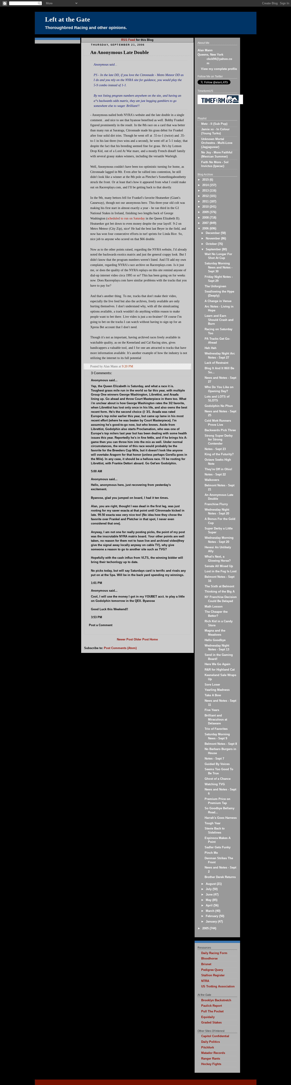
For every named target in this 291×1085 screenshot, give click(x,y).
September (214, 249)
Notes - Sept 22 (215, 474)
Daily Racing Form (214, 953)
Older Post (141, 639)
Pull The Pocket (212, 1011)
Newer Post (125, 639)
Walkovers (212, 480)
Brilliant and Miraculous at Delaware (216, 719)
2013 (206, 190)
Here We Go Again (217, 664)
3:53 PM (96, 617)
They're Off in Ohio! (218, 469)
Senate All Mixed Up (219, 566)
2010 (206, 206)
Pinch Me (211, 852)
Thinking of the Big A (220, 591)
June (209, 894)
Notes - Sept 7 (214, 758)
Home (154, 639)
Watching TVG (215, 784)
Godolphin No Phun (219, 406)
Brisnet (206, 964)
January (212, 921)
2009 (206, 212)
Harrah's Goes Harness (221, 817)
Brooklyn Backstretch (216, 1000)
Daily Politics (210, 1041)
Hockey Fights (211, 1064)
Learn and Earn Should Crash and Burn (219, 319)
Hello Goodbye (215, 640)
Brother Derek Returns (220, 877)
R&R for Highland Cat (220, 669)
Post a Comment (100, 625)
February (212, 916)
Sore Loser (212, 684)
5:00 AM (96, 471)
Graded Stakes (211, 1022)
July (209, 889)
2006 (206, 228)
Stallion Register (213, 975)
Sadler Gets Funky (218, 847)
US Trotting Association (218, 986)
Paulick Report (211, 1005)
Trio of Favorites (216, 729)
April (209, 905)
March (210, 911)
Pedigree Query (212, 970)
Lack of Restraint (216, 362)
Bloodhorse (209, 958)
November (213, 238)
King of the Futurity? (219, 454)
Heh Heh (210, 348)
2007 (206, 223)
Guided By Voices (217, 764)
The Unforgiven (215, 286)
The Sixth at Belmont (219, 586)
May (209, 900)
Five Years (212, 710)
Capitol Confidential (215, 1036)
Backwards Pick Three (220, 430)
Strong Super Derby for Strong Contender (219, 439)
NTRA (205, 981)
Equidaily (208, 1017)
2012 (206, 196)
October (212, 244)
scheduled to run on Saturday (126, 218)
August (211, 884)
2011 (206, 201)
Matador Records (213, 1053)
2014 (206, 185)
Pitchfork (207, 1047)
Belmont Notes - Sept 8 (221, 743)
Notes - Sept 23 (215, 449)
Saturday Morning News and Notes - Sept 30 (218, 267)
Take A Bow (213, 695)
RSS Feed (128, 40)
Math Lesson (214, 606)
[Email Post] (187, 366)
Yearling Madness (217, 689)
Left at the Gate (67, 19)
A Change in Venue (218, 301)
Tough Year (213, 823)
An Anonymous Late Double (119, 52)
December (213, 233)
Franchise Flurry (216, 504)
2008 (206, 217)
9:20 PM (127, 366)
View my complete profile (219, 69)
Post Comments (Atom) (120, 648)
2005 (206, 928)
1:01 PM (96, 583)
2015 (206, 179)
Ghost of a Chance (218, 778)
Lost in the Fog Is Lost (220, 571)
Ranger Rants (210, 1058)
